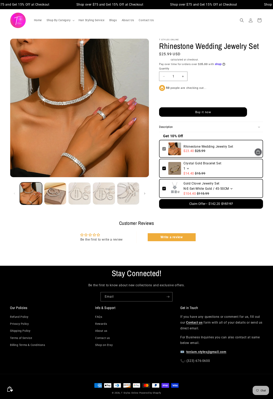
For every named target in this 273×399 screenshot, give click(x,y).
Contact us (102, 338)
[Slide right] (144, 193)
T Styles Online (129, 393)
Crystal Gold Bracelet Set (202, 163)
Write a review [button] (171, 237)
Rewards (101, 324)
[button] (60, 20)
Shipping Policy (20, 331)
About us (101, 331)
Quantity (164, 68)
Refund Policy (19, 317)
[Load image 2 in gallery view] (55, 193)
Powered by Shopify (150, 393)
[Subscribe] (167, 296)
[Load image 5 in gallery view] (128, 193)
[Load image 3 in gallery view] (79, 193)
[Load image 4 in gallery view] (104, 193)
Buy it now (203, 112)
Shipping (164, 59)
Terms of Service (21, 338)
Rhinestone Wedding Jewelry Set (208, 146)
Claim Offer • (211, 204)
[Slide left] (14, 193)
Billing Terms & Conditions (27, 345)
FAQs (98, 317)
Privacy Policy (19, 324)
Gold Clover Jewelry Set (201, 183)
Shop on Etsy (104, 345)
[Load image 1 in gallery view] (31, 193)
